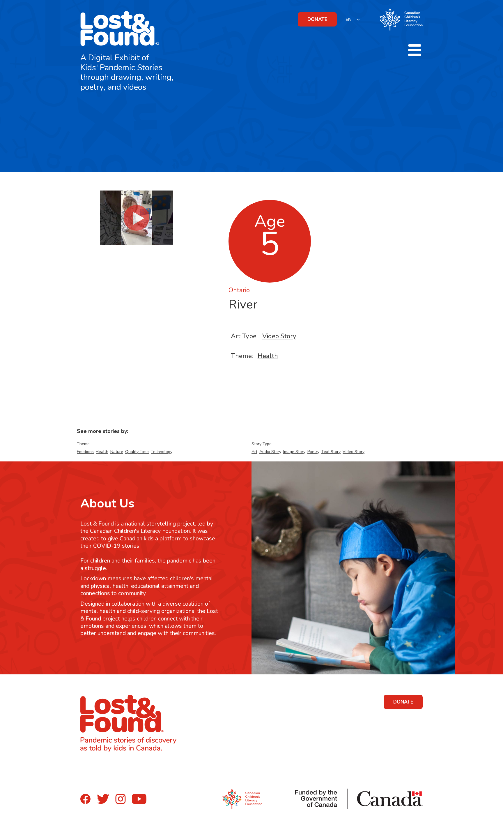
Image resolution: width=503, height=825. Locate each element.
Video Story (279, 336)
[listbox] (353, 19)
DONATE (317, 19)
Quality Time (137, 451)
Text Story (331, 451)
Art (254, 451)
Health (268, 355)
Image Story (294, 451)
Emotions (85, 451)
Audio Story (270, 451)
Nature (116, 451)
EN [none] (349, 19)
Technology (161, 451)
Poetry (313, 451)
